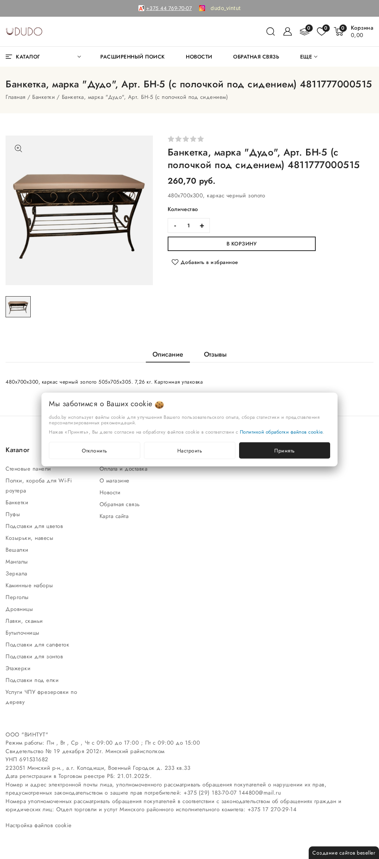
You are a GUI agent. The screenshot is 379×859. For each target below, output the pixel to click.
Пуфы (14, 514)
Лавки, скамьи (25, 621)
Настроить (189, 450)
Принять (284, 450)
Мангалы (18, 562)
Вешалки (18, 550)
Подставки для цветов (35, 526)
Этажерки (19, 668)
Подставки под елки (33, 680)
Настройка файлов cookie (39, 825)
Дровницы (20, 609)
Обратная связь (121, 504)
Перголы (18, 597)
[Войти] (287, 31)
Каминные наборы (30, 585)
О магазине (116, 481)
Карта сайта (115, 516)
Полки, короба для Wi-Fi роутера (39, 486)
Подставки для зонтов (35, 656)
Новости (111, 492)
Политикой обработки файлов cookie (281, 431)
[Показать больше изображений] (18, 148)
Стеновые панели (29, 469)
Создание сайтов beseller (343, 852)
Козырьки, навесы (31, 538)
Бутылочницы (23, 633)
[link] (226, 8)
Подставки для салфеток (38, 645)
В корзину (242, 243)
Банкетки (43, 97)
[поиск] (270, 31)
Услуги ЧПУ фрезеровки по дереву (41, 697)
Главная (16, 97)
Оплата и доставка (125, 469)
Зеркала (17, 573)
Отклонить (94, 450)
